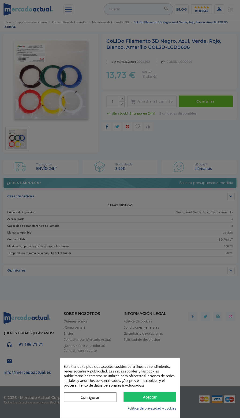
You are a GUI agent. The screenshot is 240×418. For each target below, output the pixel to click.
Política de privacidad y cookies (152, 408)
